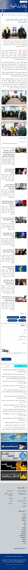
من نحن (10, 503)
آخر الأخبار (9, 491)
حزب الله (23, 317)
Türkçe (24, 528)
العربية (24, 514)
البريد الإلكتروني (23, 336)
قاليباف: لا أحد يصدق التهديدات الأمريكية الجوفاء (15, 425)
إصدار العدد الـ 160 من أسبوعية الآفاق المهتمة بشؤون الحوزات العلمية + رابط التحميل (15, 406)
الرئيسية (25, 15)
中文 (24, 543)
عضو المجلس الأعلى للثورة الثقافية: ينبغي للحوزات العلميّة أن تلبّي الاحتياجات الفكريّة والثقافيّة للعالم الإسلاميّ (14, 377)
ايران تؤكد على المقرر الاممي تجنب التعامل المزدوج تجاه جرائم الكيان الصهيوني (8, 281)
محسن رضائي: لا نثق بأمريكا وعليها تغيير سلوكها (15, 422)
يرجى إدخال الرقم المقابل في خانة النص (16, 353)
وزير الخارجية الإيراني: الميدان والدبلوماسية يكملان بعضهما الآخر (8, 251)
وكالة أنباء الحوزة (22, 50)
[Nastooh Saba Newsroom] (14, 568)
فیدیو (24, 503)
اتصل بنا (24, 506)
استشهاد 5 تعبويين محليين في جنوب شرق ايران (8, 267)
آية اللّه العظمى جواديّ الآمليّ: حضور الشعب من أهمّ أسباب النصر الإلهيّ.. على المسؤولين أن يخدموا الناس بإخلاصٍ (14, 428)
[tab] (20, 366)
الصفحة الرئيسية (22, 491)
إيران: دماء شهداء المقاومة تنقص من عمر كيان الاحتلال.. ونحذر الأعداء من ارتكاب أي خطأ (8, 298)
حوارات (10, 498)
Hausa (24, 539)
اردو (25, 522)
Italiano (24, 541)
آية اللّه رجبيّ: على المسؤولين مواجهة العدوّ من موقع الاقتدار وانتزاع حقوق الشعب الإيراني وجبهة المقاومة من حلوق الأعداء (14, 391)
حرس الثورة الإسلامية (13, 317)
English (24, 518)
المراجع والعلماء (22, 494)
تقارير (21, 15)
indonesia (23, 538)
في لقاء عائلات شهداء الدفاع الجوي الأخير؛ (8, 148)
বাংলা (25, 526)
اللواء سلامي (22, 320)
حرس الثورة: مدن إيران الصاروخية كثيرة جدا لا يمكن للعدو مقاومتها (8, 186)
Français (23, 520)
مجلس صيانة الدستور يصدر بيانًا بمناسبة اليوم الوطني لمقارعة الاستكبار (8, 219)
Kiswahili (23, 534)
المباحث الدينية (22, 501)
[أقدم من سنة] (21, 150)
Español (24, 532)
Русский (23, 530)
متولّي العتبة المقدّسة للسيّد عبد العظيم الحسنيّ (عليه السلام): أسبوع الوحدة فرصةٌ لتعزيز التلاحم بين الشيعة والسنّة (14, 410)
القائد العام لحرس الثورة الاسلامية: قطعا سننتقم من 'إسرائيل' (9, 171)
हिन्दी (25, 524)
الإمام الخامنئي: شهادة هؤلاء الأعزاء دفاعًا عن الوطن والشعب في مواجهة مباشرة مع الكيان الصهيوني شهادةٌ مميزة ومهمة (8, 153)
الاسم (25, 330)
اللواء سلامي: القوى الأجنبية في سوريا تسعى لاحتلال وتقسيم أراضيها (8, 235)
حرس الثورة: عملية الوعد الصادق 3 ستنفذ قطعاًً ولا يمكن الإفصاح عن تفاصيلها (8, 203)
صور (11, 501)
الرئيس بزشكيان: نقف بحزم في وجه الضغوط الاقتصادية (14, 374)
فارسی (24, 516)
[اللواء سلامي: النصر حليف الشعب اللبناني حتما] (14, 31)
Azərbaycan (23, 536)
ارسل (6, 359)
